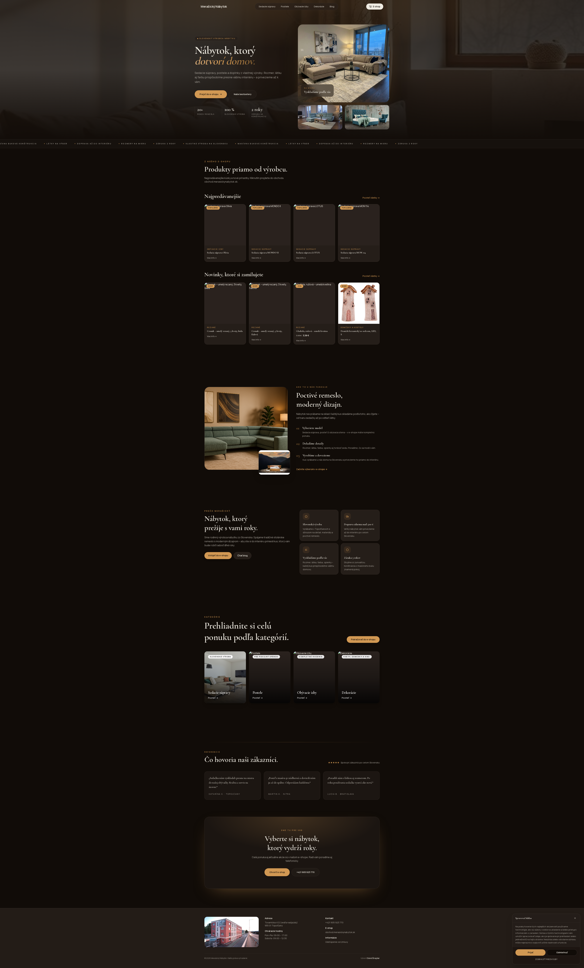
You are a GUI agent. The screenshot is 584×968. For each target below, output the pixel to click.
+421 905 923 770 (306, 872)
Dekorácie (319, 6)
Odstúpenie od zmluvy (336, 941)
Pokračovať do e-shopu (363, 639)
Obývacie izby (301, 6)
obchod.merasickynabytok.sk (340, 932)
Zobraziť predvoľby (546, 959)
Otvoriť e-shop (277, 872)
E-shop (376, 6)
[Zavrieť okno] (575, 918)
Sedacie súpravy (267, 6)
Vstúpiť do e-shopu (218, 555)
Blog (332, 6)
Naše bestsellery (243, 94)
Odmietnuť (562, 952)
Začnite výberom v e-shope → (311, 469)
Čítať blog (242, 555)
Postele (285, 6)
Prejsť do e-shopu (209, 94)
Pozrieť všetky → (371, 197)
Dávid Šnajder (373, 958)
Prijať (530, 952)
